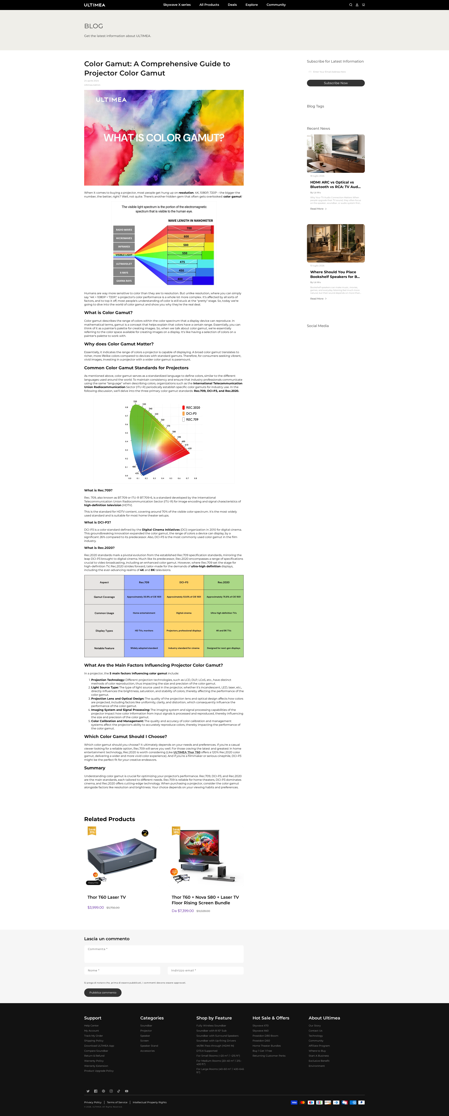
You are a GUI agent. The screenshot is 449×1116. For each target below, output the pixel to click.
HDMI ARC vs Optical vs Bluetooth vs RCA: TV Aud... (335, 184)
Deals (232, 5)
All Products (209, 5)
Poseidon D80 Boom (265, 1035)
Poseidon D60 (261, 1040)
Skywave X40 (261, 1030)
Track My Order (93, 1035)
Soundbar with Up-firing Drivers (216, 1040)
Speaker (145, 1035)
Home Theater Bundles (267, 1045)
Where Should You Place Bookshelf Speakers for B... (335, 274)
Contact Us (315, 1030)
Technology (316, 1035)
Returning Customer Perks (269, 1055)
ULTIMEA (96, 1107)
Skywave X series (177, 5)
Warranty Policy (94, 1060)
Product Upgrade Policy (99, 1070)
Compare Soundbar (96, 1050)
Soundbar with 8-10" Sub (211, 1030)
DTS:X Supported (206, 1050)
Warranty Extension (96, 1065)
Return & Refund (94, 1055)
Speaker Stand (149, 1045)
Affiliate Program (319, 1045)
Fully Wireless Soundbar (211, 1025)
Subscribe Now (336, 83)
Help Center (91, 1025)
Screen (144, 1040)
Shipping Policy (93, 1040)
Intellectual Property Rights (150, 1102)
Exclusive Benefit (319, 1060)
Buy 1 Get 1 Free (262, 1050)
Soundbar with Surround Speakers (217, 1035)
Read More (316, 208)
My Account (91, 1030)
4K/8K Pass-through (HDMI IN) (215, 1045)
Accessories (147, 1050)
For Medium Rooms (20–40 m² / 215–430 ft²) (219, 1062)
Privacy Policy (93, 1102)
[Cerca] (350, 5)
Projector (146, 1030)
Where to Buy (317, 1050)
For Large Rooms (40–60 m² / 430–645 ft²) (220, 1070)
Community (276, 5)
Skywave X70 (261, 1025)
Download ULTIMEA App (99, 1045)
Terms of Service (117, 1102)
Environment (317, 1065)
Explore (252, 5)
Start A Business (319, 1055)
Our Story (315, 1025)
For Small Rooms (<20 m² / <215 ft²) (218, 1055)
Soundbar (146, 1025)
